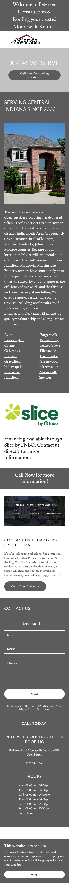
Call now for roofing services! (34, 75)
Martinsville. (47, 265)
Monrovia (28, 265)
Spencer (45, 377)
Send (34, 694)
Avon (8, 334)
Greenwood (49, 361)
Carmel (9, 345)
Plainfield (11, 265)
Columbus (12, 350)
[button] (61, 39)
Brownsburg (49, 340)
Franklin (10, 356)
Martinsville (48, 366)
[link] (25, 40)
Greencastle (49, 356)
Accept (34, 874)
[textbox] (34, 635)
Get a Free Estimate (25, 586)
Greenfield (12, 361)
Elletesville (48, 350)
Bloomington (14, 340)
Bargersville (49, 334)
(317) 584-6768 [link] (34, 763)
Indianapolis (13, 366)
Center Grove (49, 345)
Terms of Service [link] (36, 709)
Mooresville (48, 372)
